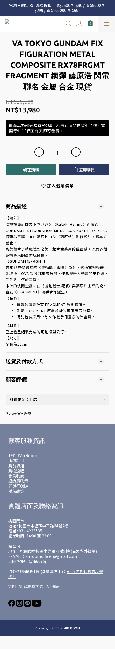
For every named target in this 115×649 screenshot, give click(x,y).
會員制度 (16, 476)
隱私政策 (16, 491)
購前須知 (16, 466)
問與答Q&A (18, 486)
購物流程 (16, 471)
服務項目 (16, 460)
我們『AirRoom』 (24, 455)
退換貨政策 (18, 481)
